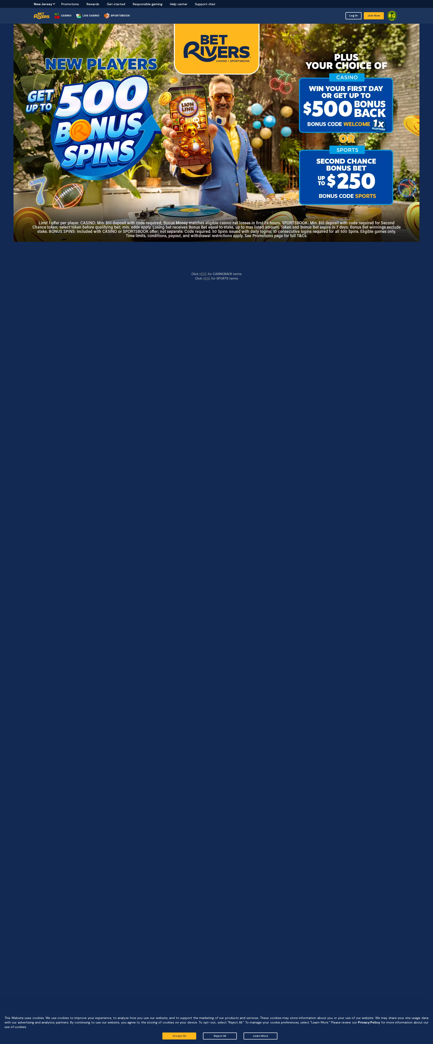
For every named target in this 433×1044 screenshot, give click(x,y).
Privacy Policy (369, 1022)
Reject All (220, 1036)
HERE (203, 274)
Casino (66, 15)
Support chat (205, 4)
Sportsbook (120, 15)
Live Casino (91, 15)
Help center (178, 4)
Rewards (93, 4)
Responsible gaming (147, 4)
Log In (353, 15)
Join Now (374, 15)
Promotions (70, 4)
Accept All (179, 1036)
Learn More (260, 1036)
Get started (116, 4)
